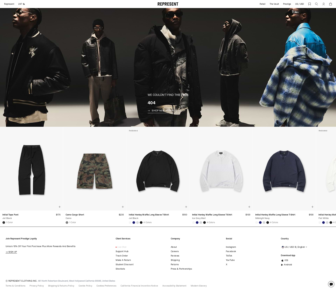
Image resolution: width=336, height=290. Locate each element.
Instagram (231, 247)
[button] (316, 4)
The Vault (274, 4)
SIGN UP (12, 252)
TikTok (229, 255)
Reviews (175, 255)
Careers (175, 251)
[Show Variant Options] (59, 207)
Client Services (123, 238)
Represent (9, 4)
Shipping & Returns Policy (61, 285)
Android (288, 264)
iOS (286, 260)
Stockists (120, 268)
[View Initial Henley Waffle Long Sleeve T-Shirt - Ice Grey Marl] (137, 222)
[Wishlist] (309, 4)
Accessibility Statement (174, 285)
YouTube (230, 260)
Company (175, 238)
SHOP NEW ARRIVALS (164, 110)
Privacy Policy (37, 285)
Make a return (123, 260)
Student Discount (125, 264)
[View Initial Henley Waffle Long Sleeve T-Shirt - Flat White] (130, 222)
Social (229, 238)
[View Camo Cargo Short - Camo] (67, 222)
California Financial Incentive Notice (139, 285)
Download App (288, 255)
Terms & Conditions (15, 285)
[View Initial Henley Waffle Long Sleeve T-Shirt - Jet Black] (141, 222)
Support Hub (122, 251)
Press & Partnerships (181, 268)
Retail (262, 4)
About (174, 247)
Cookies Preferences (106, 285)
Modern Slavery (199, 285)
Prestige (287, 4)
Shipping (175, 260)
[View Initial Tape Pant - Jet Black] (3, 222)
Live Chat (121, 247)
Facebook (231, 251)
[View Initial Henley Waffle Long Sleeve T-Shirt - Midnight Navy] (133, 222)
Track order (122, 255)
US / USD (299, 4)
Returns (175, 264)
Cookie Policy (85, 285)
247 (20, 4)
